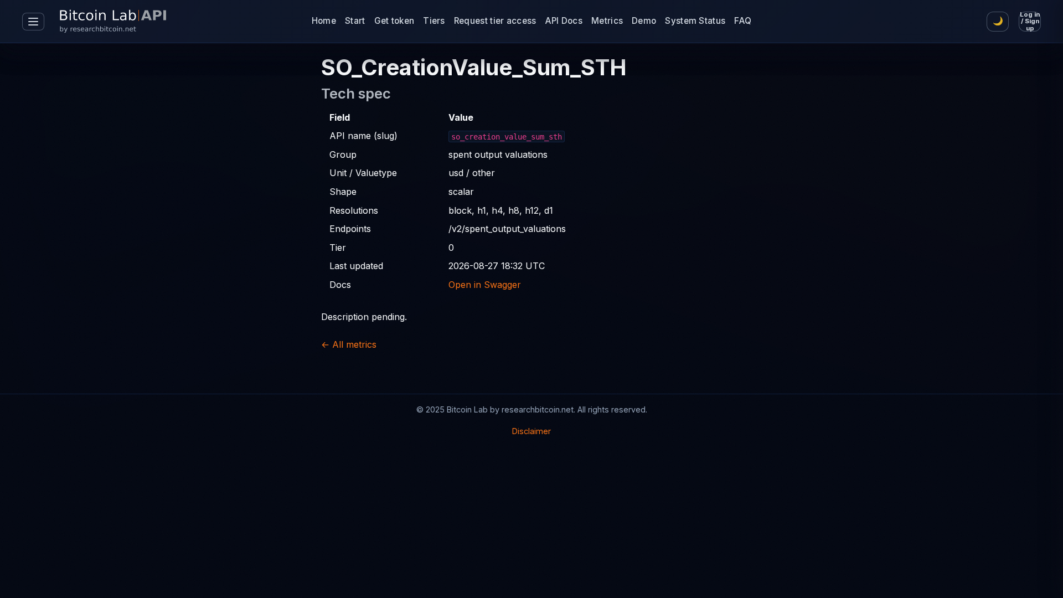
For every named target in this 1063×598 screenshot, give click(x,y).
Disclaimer (531, 431)
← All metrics (348, 344)
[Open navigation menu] (33, 21)
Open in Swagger (484, 284)
